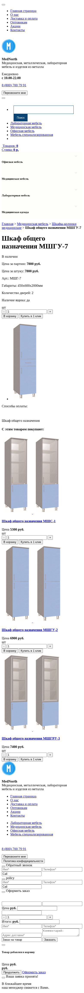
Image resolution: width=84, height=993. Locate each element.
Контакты (17, 30)
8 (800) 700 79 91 (14, 85)
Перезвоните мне (14, 92)
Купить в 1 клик (31, 316)
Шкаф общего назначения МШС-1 (29, 521)
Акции (15, 26)
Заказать (50, 939)
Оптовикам (18, 22)
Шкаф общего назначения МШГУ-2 (30, 630)
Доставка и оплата (23, 18)
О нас (14, 14)
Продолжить (11, 972)
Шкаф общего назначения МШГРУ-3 (31, 738)
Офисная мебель (22, 131)
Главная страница (23, 11)
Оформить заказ (34, 972)
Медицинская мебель (26, 127)
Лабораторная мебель (26, 123)
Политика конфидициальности (23, 861)
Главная (7, 224)
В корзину (9, 316)
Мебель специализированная (31, 135)
